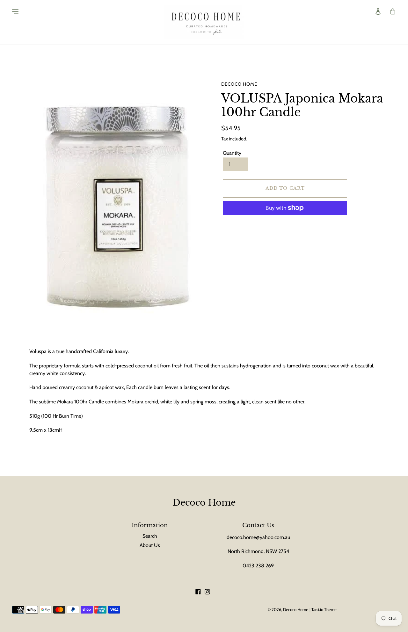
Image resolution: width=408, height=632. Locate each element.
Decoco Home (204, 502)
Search (149, 536)
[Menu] (11, 11)
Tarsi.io (317, 609)
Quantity (232, 153)
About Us (150, 545)
